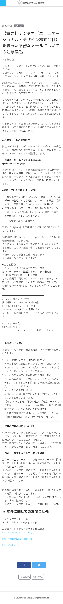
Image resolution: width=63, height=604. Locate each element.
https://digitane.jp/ (11, 545)
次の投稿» (38, 576)
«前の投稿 (24, 576)
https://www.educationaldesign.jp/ (19, 532)
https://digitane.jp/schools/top (17, 538)
